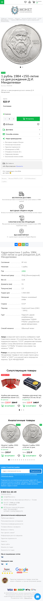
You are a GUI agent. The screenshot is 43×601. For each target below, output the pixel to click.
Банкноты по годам (7, 550)
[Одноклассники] (19, 244)
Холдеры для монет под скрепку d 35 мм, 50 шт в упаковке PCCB (32, 396)
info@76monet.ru (9, 497)
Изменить (19, 166)
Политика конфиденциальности (12, 524)
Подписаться (35, 471)
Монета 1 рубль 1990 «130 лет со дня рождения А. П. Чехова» (32, 446)
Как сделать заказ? (8, 533)
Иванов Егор (28, 598)
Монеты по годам (7, 547)
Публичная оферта (7, 518)
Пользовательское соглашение (12, 521)
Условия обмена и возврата (10, 527)
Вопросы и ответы (7, 530)
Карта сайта (5, 544)
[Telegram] (26, 244)
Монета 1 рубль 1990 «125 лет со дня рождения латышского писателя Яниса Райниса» (10, 446)
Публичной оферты (7, 476)
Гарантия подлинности (9, 538)
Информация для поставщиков (11, 536)
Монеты (4, 178)
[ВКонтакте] (16, 244)
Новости (4, 541)
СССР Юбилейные (30, 178)
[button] (20, 67)
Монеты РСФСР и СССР (16, 178)
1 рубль (4, 181)
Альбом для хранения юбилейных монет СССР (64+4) (10, 396)
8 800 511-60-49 (8, 492)
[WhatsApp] (23, 244)
